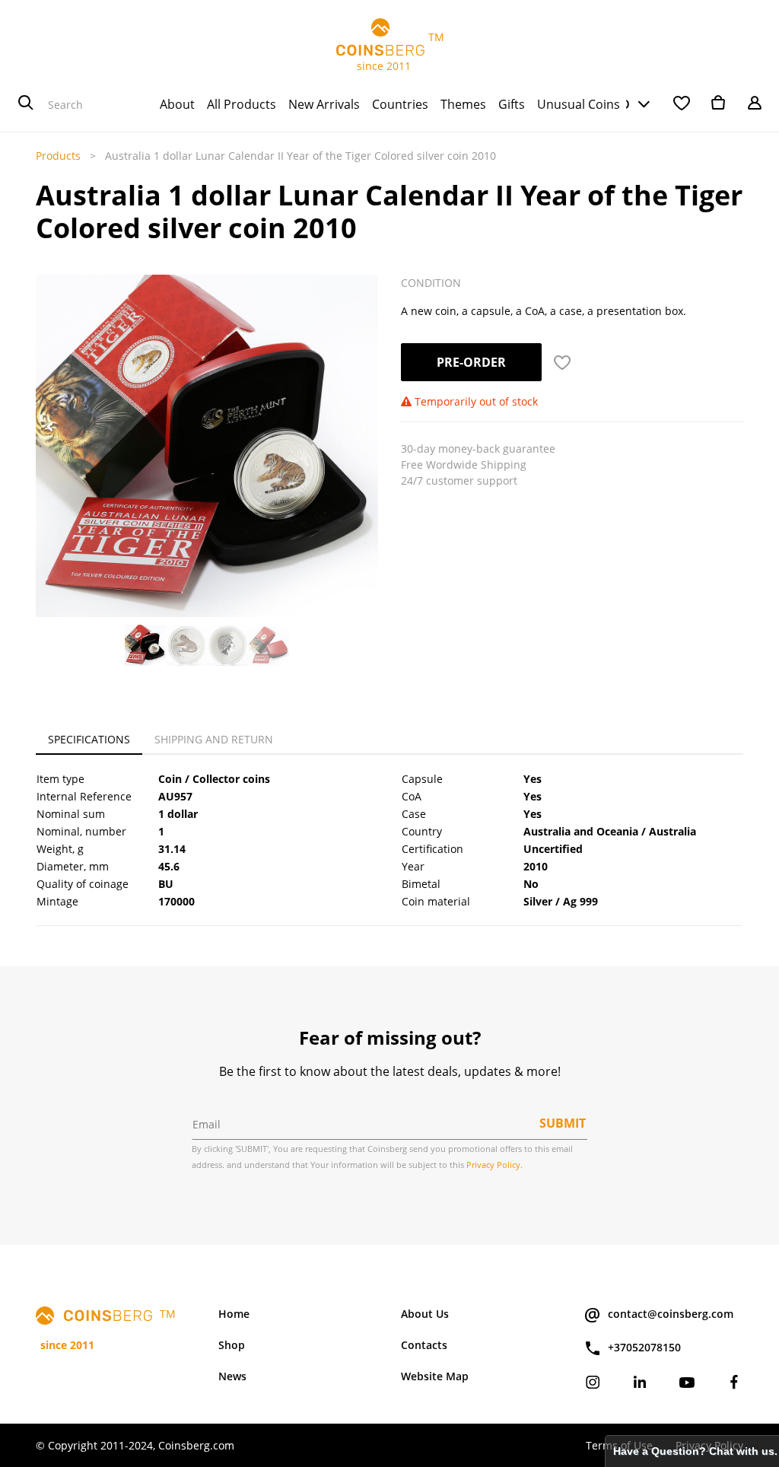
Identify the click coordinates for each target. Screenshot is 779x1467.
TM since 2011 (389, 51)
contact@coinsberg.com (670, 1313)
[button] (49, 427)
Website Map (435, 1376)
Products (58, 155)
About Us (425, 1313)
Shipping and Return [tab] (213, 739)
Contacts (424, 1345)
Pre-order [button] (471, 362)
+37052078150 (644, 1347)
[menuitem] (177, 104)
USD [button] (617, 104)
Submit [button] (562, 1123)
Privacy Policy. (494, 1164)
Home (234, 1313)
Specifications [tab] (89, 739)
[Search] (26, 104)
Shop (231, 1345)
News (232, 1376)
